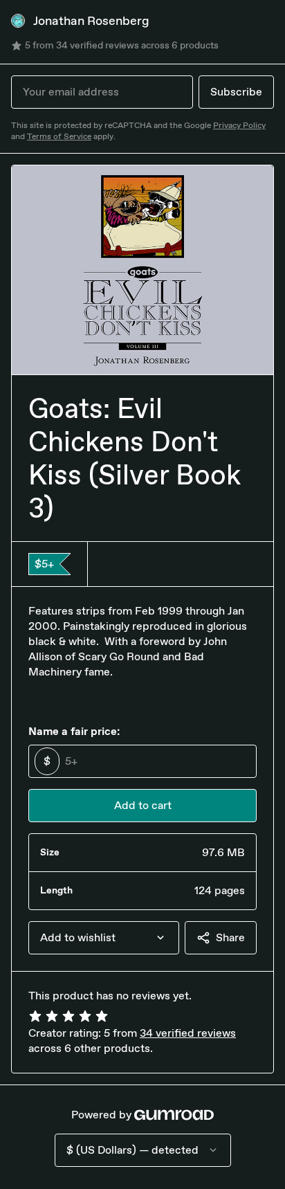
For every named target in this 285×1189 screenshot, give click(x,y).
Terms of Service (59, 136)
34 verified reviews (188, 1033)
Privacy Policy (239, 125)
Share (230, 937)
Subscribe (236, 91)
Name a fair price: (74, 731)
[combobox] (103, 937)
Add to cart (143, 805)
